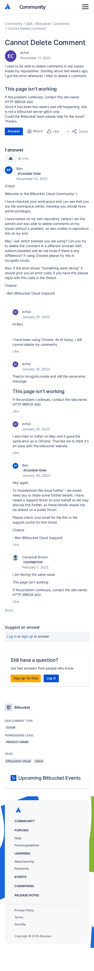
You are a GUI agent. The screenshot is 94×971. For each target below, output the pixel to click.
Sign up (27, 636)
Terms (18, 917)
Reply (9, 610)
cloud (39, 761)
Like (16, 351)
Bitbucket (43, 24)
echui (24, 52)
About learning (24, 861)
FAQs (17, 838)
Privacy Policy (24, 910)
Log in (12, 636)
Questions (61, 24)
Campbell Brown (35, 557)
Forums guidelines (26, 845)
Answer (14, 131)
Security (20, 924)
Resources (21, 868)
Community (33, 6)
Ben (19, 168)
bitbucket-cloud (18, 761)
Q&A (29, 24)
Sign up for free (25, 678)
